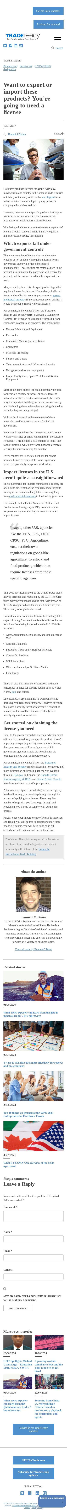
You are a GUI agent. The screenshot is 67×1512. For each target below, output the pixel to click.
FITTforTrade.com (33, 1460)
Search (59, 47)
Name (7, 1231)
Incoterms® (26, 66)
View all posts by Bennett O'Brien (33, 949)
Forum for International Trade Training (28, 1505)
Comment (10, 1207)
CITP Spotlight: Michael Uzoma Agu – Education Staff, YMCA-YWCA (17, 1364)
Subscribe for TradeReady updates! (33, 1429)
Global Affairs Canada (49, 779)
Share (57, 133)
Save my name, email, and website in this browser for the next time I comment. (32, 1297)
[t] (5, 45)
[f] (10, 45)
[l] (15, 45)
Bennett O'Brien (17, 134)
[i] (21, 45)
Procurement (10, 66)
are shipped (48, 197)
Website (8, 1269)
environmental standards (22, 496)
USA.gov (18, 774)
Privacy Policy (37, 1507)
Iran (14, 691)
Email (7, 1250)
